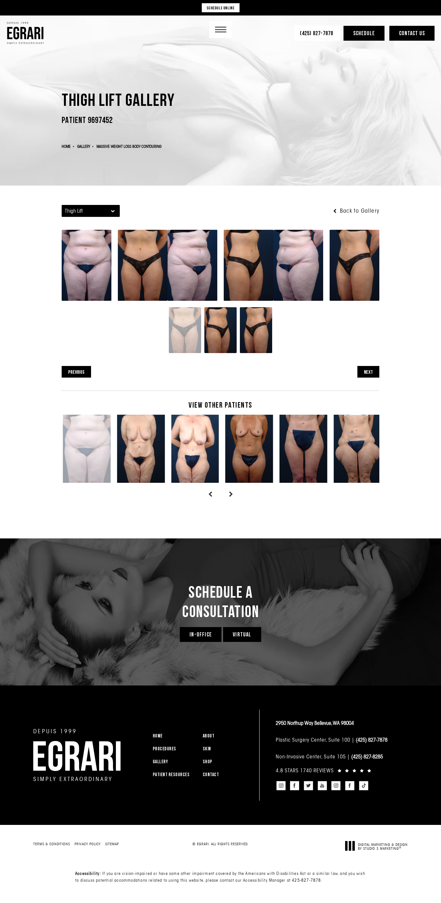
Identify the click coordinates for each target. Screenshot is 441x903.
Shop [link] (207, 761)
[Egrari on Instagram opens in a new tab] (280, 785)
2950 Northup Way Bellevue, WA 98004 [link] (315, 723)
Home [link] (158, 735)
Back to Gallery (358, 211)
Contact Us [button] (412, 33)
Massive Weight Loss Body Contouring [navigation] (129, 146)
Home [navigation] (66, 146)
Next (368, 371)
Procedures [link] (164, 748)
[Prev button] (210, 494)
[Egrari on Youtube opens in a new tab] (322, 785)
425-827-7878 (306, 880)
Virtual (242, 634)
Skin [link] (207, 748)
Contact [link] (211, 774)
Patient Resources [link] (171, 774)
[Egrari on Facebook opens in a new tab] (294, 785)
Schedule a (220, 601)
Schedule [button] (364, 33)
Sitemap (112, 844)
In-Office (201, 634)
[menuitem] (174, 735)
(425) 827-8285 (367, 756)
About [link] (209, 735)
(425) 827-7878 (371, 739)
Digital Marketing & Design (383, 846)
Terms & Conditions (51, 844)
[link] (317, 33)
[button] (220, 29)
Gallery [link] (160, 761)
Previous (76, 371)
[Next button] (231, 494)
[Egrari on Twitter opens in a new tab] (308, 785)
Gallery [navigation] (83, 146)
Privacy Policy (88, 844)
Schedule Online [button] (221, 7)
